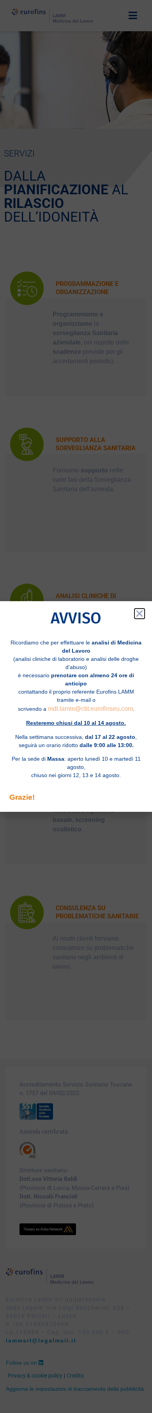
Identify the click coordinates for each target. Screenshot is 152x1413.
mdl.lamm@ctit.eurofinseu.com (90, 708)
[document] (76, 706)
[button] (139, 613)
